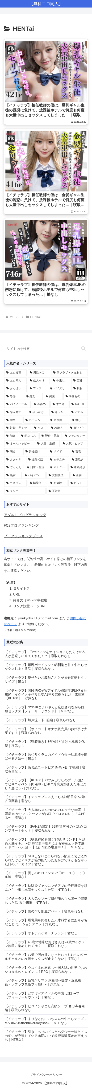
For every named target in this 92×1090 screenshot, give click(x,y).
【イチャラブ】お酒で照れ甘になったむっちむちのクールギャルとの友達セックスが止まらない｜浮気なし (46, 957)
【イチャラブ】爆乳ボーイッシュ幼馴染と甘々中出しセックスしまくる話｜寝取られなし (46, 667)
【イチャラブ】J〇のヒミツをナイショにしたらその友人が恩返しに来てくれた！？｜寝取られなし (45, 654)
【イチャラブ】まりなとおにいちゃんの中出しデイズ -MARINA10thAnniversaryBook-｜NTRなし (45, 1021)
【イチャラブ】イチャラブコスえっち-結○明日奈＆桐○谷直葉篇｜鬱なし (45, 799)
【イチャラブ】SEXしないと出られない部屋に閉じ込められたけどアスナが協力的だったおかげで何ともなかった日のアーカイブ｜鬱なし (46, 860)
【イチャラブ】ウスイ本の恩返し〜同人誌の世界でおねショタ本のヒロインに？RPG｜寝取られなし (46, 969)
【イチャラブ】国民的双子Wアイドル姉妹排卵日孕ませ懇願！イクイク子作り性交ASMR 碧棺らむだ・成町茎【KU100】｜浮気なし (46, 694)
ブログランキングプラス (23, 536)
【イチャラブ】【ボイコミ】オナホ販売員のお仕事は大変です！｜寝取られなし (46, 731)
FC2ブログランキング (21, 525)
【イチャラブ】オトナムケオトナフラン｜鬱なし (41, 933)
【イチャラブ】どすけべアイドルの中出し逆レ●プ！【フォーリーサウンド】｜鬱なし (44, 995)
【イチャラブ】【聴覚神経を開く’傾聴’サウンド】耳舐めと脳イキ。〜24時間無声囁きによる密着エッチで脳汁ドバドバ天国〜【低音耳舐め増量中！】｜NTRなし (45, 843)
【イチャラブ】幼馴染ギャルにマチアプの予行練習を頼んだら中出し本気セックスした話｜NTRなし (46, 887)
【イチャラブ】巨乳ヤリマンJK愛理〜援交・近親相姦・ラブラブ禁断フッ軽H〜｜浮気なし (43, 982)
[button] (83, 348)
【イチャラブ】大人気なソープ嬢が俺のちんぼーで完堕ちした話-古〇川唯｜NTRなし (46, 900)
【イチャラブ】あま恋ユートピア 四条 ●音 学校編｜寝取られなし (45, 769)
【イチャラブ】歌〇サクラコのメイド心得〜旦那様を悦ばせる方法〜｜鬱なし (46, 756)
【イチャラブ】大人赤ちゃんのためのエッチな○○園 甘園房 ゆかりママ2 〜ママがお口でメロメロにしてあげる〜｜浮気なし (45, 814)
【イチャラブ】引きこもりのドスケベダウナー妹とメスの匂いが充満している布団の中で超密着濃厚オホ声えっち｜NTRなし (46, 1036)
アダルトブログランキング (25, 515)
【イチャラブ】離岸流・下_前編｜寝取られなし (40, 720)
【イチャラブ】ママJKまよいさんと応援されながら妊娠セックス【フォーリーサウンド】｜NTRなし (44, 709)
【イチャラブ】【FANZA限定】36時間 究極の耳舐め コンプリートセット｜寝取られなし (46, 828)
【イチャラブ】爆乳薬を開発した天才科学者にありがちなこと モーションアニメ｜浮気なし (46, 922)
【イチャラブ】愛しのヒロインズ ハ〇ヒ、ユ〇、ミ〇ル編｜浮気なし (45, 875)
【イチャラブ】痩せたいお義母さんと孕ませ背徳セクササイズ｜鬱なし (46, 679)
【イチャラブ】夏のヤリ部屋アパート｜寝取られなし (44, 911)
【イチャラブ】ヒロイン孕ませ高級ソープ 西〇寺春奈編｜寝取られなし (45, 1008)
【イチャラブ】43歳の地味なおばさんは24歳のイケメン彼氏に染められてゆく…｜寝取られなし (45, 944)
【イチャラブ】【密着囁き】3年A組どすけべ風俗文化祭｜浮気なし (45, 743)
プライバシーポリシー (46, 1075)
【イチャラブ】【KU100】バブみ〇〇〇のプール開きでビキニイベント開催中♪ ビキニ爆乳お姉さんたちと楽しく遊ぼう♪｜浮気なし (46, 784)
